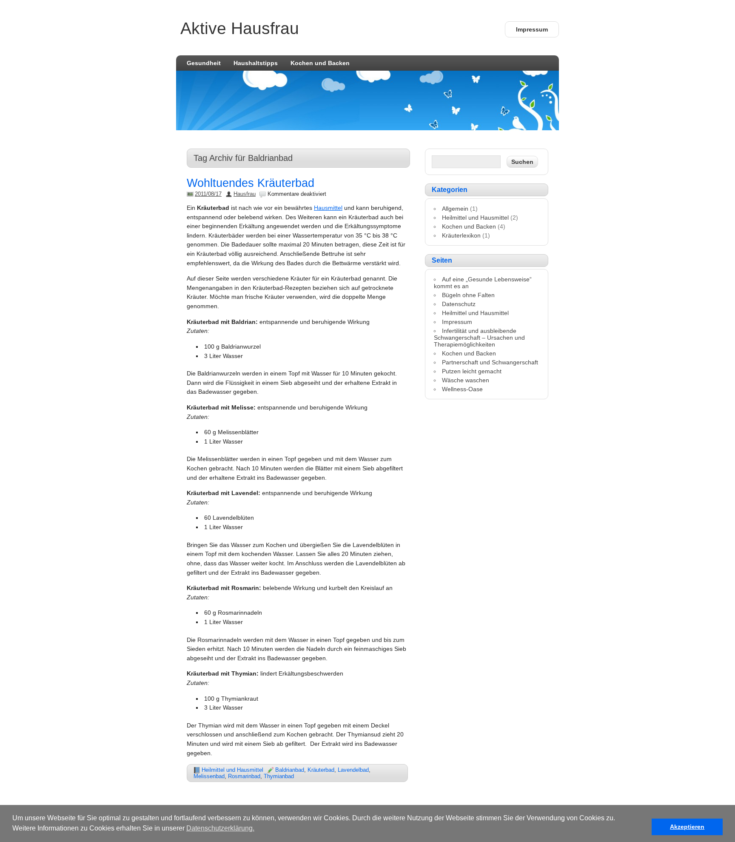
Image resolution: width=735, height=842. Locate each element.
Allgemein (455, 208)
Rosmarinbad (244, 776)
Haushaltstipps (256, 63)
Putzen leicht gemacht (471, 371)
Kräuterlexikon (461, 235)
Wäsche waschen (465, 380)
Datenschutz (459, 304)
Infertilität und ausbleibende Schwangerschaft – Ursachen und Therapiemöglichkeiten (479, 337)
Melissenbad (209, 776)
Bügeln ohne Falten (468, 295)
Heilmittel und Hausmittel (232, 770)
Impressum (532, 29)
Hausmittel (328, 207)
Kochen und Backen (320, 63)
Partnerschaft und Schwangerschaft (490, 362)
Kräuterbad (321, 770)
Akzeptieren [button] (687, 826)
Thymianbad (279, 776)
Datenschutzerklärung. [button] (220, 828)
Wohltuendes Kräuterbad (250, 182)
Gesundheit (204, 63)
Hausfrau (245, 194)
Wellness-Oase (462, 389)
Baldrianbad (289, 770)
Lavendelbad (353, 770)
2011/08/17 (208, 194)
